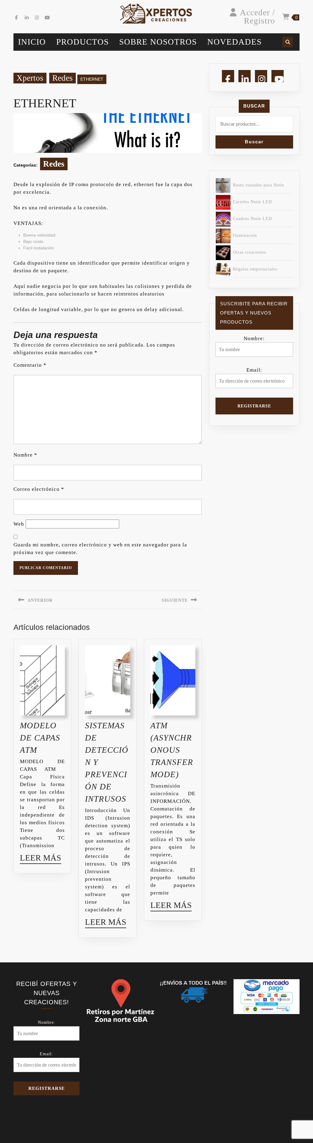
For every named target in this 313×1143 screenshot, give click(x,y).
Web (18, 524)
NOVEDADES (234, 41)
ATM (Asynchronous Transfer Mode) (171, 750)
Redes (62, 78)
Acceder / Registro (257, 16)
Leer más (40, 859)
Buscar (254, 105)
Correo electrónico (38, 489)
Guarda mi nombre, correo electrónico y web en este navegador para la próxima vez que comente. (100, 548)
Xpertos (30, 78)
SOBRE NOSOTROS (158, 41)
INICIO (32, 41)
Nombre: (254, 338)
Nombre (25, 455)
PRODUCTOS (82, 41)
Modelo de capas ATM (40, 738)
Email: (254, 370)
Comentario (29, 365)
